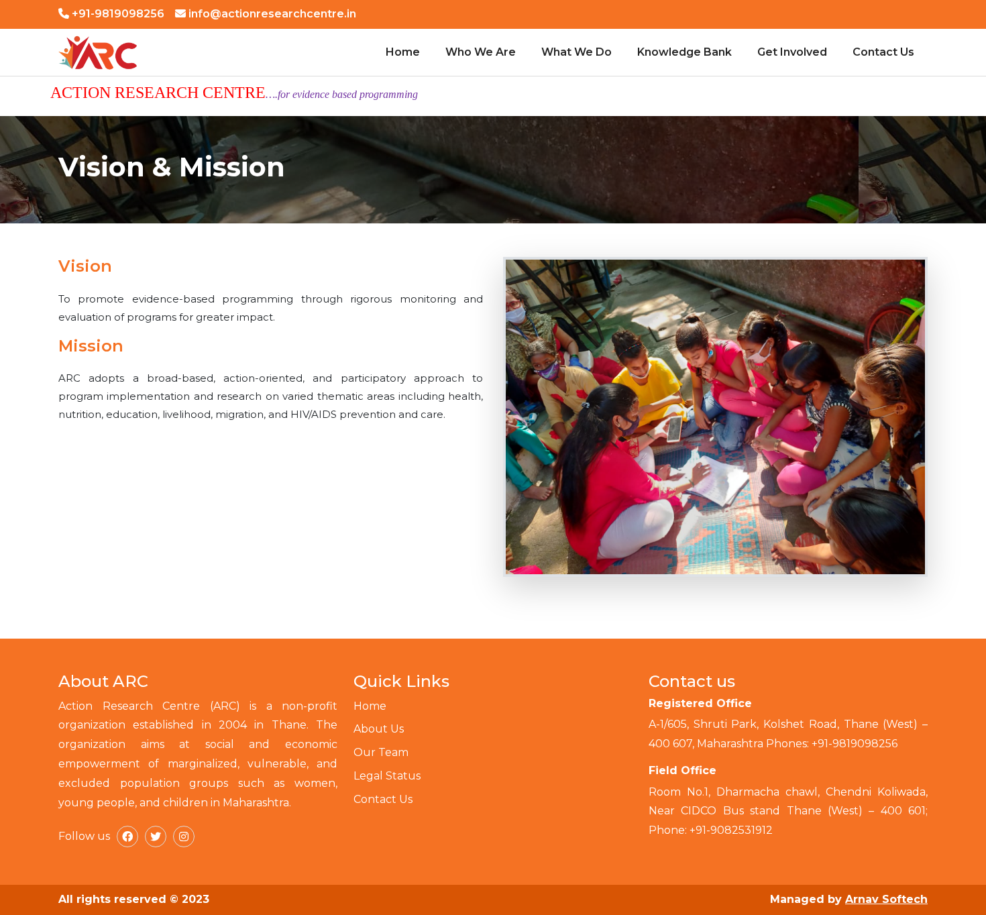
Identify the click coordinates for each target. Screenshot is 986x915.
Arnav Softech (886, 899)
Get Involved (792, 52)
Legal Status (387, 775)
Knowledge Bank (684, 52)
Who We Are (480, 52)
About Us (378, 728)
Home (403, 52)
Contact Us (883, 52)
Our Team (380, 752)
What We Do (576, 52)
